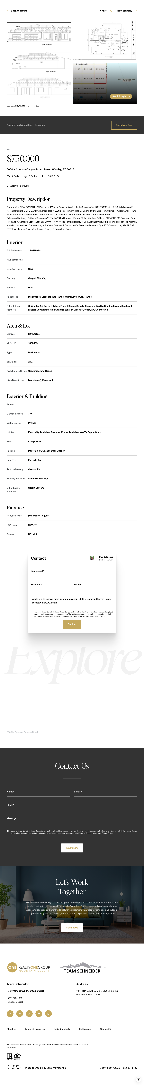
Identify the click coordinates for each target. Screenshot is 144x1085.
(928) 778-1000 (14, 998)
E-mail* (78, 791)
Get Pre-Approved (19, 185)
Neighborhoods (62, 1029)
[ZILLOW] (48, 1013)
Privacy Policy (99, 616)
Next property (124, 10)
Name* (10, 791)
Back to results (19, 10)
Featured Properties (35, 1029)
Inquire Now (72, 848)
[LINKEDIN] (19, 1013)
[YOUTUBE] (38, 1013)
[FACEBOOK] (10, 1013)
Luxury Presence (56, 1067)
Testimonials (85, 1029)
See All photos (121, 96)
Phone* (10, 805)
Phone (77, 584)
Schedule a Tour (124, 125)
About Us (11, 1029)
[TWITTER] (29, 1013)
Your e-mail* (37, 571)
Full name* (36, 584)
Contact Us (72, 927)
